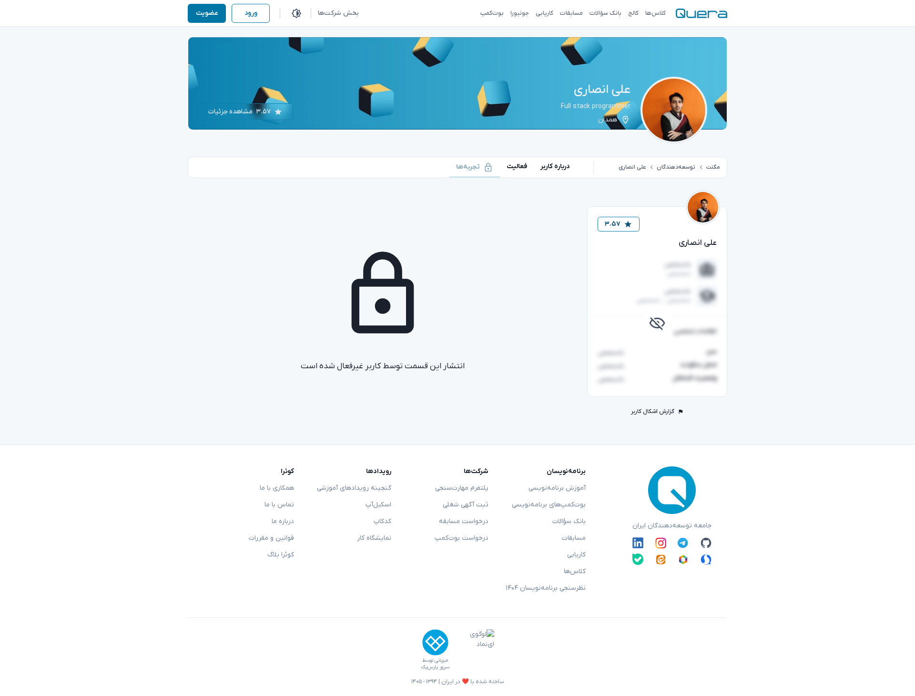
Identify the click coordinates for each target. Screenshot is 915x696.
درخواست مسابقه (463, 521)
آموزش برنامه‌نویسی (557, 488)
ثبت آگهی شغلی (465, 504)
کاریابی (576, 554)
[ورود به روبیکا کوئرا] (683, 559)
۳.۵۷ (612, 224)
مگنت (713, 167)
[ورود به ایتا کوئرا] (660, 559)
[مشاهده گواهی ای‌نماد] (475, 649)
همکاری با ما (277, 488)
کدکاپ (382, 521)
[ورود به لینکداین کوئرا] (637, 543)
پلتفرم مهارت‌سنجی (461, 488)
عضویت (207, 13)
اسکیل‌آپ (378, 504)
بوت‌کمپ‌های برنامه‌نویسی (549, 504)
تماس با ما (279, 504)
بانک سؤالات (569, 521)
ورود (250, 13)
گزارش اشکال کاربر (652, 411)
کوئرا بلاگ (280, 554)
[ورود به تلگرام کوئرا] (683, 543)
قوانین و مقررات (271, 538)
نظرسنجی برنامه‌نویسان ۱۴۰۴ (546, 588)
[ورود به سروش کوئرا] (706, 559)
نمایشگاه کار (374, 538)
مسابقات (574, 538)
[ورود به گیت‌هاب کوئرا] (706, 543)
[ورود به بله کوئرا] (637, 559)
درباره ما (283, 521)
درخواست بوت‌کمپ (461, 538)
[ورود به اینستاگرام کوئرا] (660, 543)
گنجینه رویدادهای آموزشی (354, 488)
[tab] (555, 166)
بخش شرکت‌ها (338, 13)
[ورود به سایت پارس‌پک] (435, 642)
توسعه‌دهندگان (676, 167)
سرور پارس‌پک (435, 667)
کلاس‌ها (575, 571)
